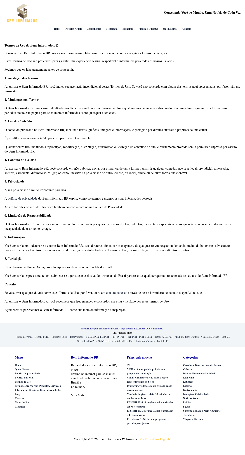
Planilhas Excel (59, 336)
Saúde (186, 406)
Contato (19, 398)
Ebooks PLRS (42, 336)
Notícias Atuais (191, 398)
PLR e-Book (145, 336)
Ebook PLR (162, 341)
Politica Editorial (24, 377)
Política (187, 402)
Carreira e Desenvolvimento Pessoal (202, 365)
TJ (128, 365)
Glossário (20, 406)
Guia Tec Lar (104, 341)
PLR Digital (118, 336)
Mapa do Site (22, 402)
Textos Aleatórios (163, 336)
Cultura (187, 369)
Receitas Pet (89, 341)
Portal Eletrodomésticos (141, 341)
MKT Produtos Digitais (187, 336)
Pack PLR (132, 336)
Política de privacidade (27, 373)
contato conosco (116, 292)
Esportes (187, 386)
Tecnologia (189, 415)
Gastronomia (190, 390)
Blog (17, 394)
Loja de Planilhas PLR (97, 336)
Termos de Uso (23, 382)
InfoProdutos (76, 336)
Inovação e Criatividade (196, 394)
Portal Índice (120, 341)
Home (18, 365)
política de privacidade (22, 198)
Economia (188, 377)
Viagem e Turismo (193, 419)
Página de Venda (24, 336)
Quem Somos (22, 369)
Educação (188, 382)
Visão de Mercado (210, 336)
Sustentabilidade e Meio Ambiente (201, 411)
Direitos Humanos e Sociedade (199, 373)
